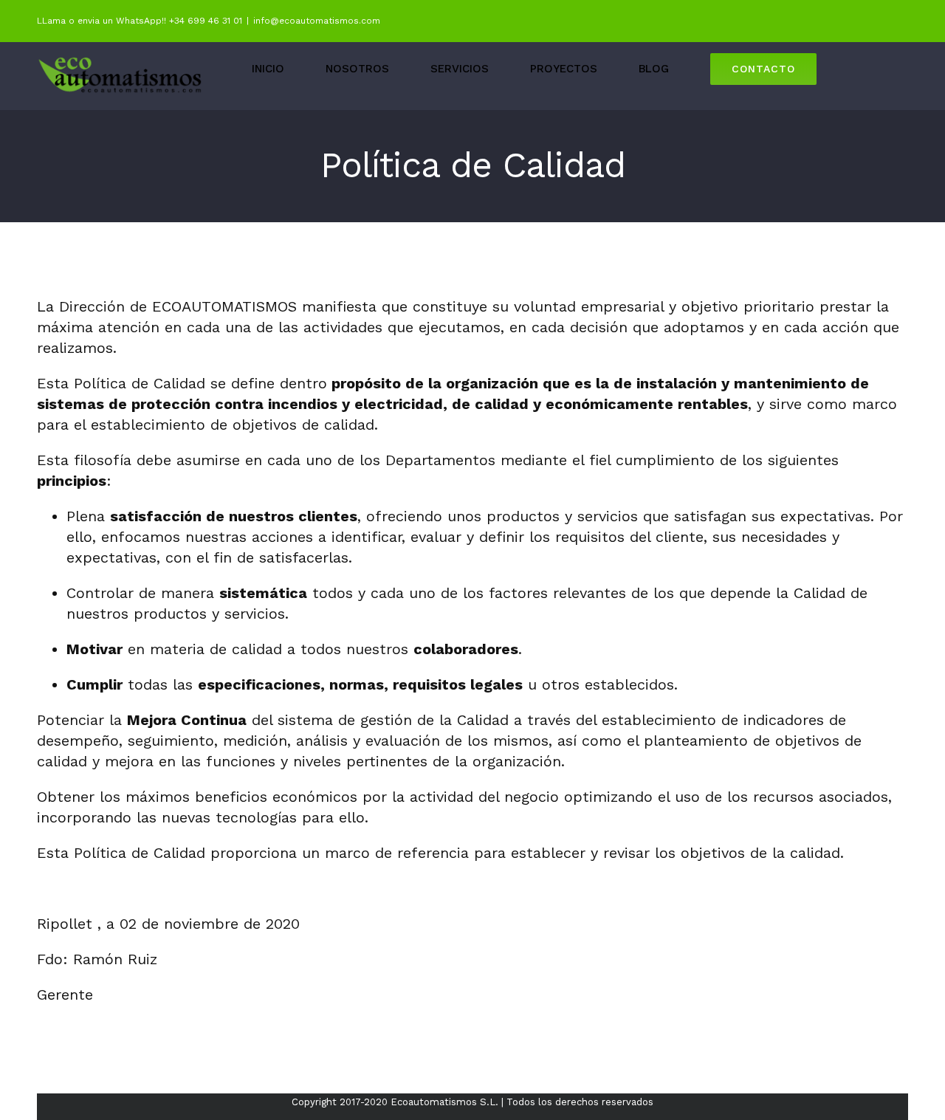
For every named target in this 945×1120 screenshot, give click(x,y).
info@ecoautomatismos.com (316, 21)
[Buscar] (862, 68)
